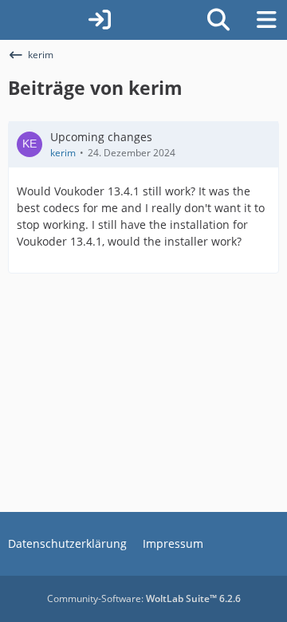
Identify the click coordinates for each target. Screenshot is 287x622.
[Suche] (218, 20)
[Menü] (266, 20)
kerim (63, 152)
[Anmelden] (100, 20)
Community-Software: (144, 598)
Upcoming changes (101, 136)
